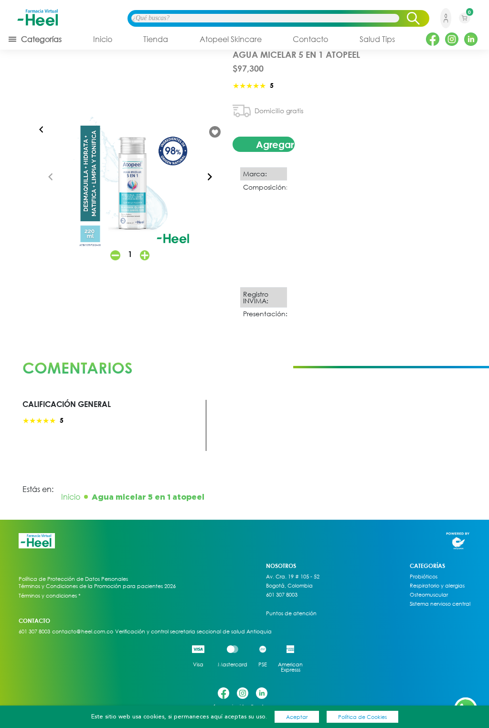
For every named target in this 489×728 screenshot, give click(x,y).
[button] (209, 177)
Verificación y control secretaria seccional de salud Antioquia (193, 631)
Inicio (102, 39)
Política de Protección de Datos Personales (73, 579)
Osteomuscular (429, 595)
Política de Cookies (362, 717)
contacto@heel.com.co (82, 631)
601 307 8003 (282, 595)
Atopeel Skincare (231, 39)
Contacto (310, 39)
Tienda (155, 39)
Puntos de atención (291, 613)
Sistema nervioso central (440, 604)
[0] (464, 24)
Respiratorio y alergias (437, 586)
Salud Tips (377, 39)
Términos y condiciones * (50, 596)
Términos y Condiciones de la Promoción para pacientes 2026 (97, 586)
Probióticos (423, 576)
